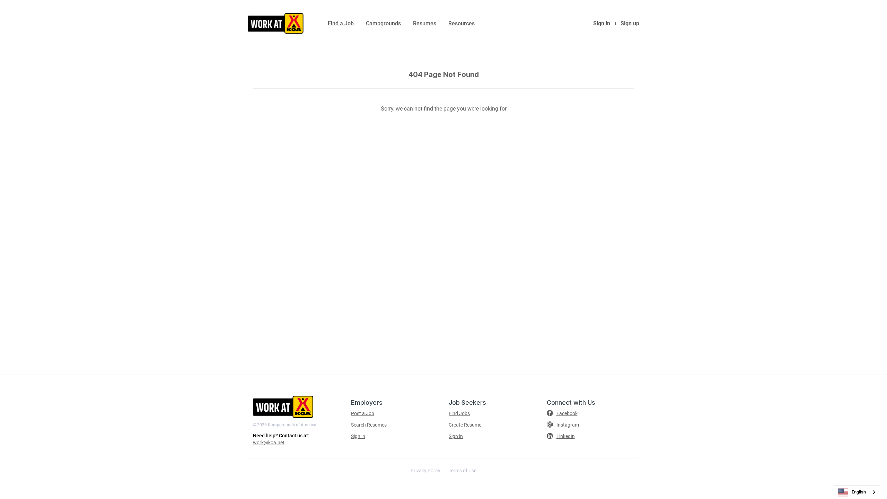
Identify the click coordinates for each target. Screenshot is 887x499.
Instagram (567, 425)
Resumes (424, 23)
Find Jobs (459, 413)
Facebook (567, 413)
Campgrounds (383, 23)
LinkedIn (565, 436)
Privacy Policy (425, 470)
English (859, 491)
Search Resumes (369, 425)
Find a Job (341, 23)
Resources (461, 23)
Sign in (601, 23)
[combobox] (857, 492)
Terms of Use (462, 470)
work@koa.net (268, 442)
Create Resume (465, 425)
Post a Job (362, 413)
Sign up (630, 23)
